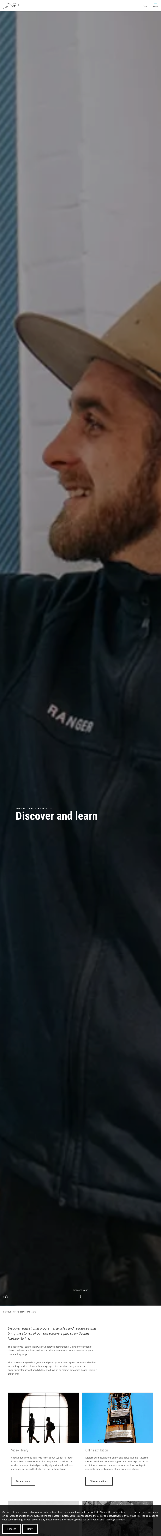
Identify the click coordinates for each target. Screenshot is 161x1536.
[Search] (145, 5)
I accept (11, 1528)
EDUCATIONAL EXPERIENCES (34, 808)
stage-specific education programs (61, 1366)
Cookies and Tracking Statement (108, 1519)
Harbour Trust (9, 1311)
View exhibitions (99, 1481)
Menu (155, 7)
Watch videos (23, 1481)
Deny (30, 1528)
